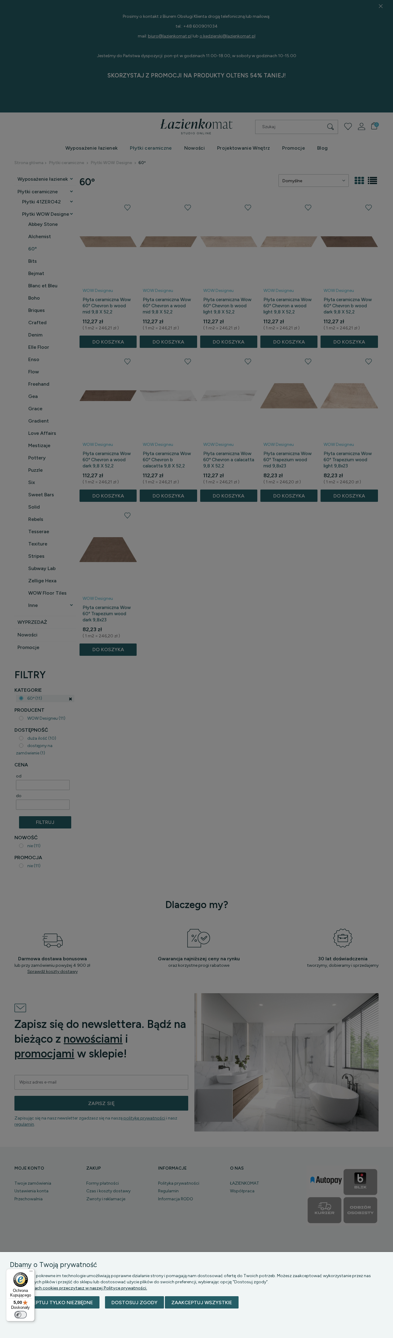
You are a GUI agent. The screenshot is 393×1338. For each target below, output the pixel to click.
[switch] (20, 1314)
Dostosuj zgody (134, 1302)
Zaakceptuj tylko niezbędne (54, 1302)
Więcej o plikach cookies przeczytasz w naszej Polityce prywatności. (78, 1288)
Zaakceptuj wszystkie (201, 1302)
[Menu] (31, 1272)
